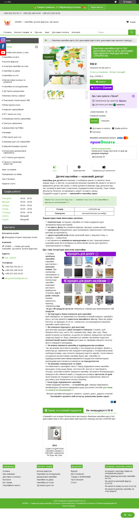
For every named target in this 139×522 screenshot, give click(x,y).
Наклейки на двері (11, 71)
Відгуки (74, 471)
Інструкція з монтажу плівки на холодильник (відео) (118, 472)
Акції (47, 32)
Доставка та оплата (11, 477)
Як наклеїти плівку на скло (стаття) (120, 486)
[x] (115, 402)
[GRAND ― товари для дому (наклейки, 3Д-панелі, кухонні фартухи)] (7, 22)
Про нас (38, 32)
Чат (129, 515)
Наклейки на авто (11, 57)
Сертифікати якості (11, 485)
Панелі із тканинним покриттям (12, 163)
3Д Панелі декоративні (13, 91)
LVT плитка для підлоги (14, 157)
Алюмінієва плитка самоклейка (17, 119)
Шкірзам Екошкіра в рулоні (15, 146)
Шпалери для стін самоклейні (16, 142)
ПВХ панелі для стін (12, 137)
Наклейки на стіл (10, 75)
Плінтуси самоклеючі (12, 123)
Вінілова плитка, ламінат (14, 96)
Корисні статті (8, 183)
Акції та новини (9, 169)
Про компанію (9, 474)
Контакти (76, 32)
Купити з (98, 88)
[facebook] (112, 402)
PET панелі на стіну (12, 114)
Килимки (7, 132)
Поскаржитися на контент (85, 503)
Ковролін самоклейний (13, 109)
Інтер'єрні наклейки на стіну (15, 66)
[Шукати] (132, 32)
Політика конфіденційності (106, 503)
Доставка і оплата (60, 32)
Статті (74, 482)
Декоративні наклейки (47, 477)
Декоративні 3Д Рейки (13, 128)
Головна (7, 32)
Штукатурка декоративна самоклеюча (14, 152)
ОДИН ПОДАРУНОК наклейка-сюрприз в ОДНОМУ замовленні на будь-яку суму (54, 452)
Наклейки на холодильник (48, 474)
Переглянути (96, 7)
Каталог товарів (21, 32)
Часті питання (8, 179)
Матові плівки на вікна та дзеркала (14, 81)
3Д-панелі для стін (45, 485)
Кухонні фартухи (10, 62)
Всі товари (7, 47)
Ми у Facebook (77, 474)
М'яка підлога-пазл (11, 105)
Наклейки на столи (45, 482)
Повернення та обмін (12, 174)
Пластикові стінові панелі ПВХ (16, 100)
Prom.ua (82, 501)
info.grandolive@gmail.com (16, 278)
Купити (102, 82)
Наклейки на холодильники (15, 86)
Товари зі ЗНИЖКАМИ (81, 477)
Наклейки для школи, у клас (16, 52)
